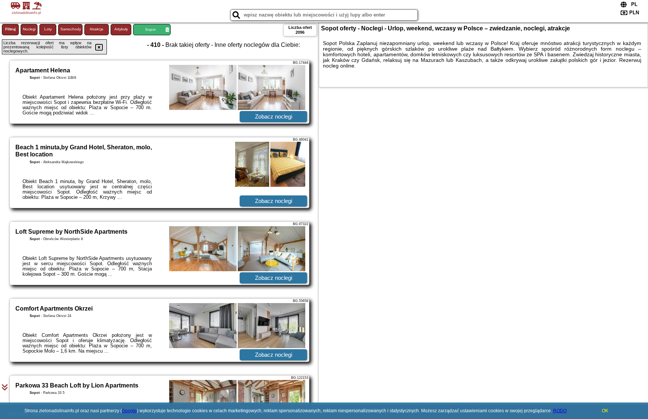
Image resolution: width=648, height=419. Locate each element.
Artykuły (121, 29)
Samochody (70, 29)
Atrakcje (97, 29)
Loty (48, 29)
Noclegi (29, 29)
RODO (560, 410)
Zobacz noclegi (273, 116)
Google (129, 410)
